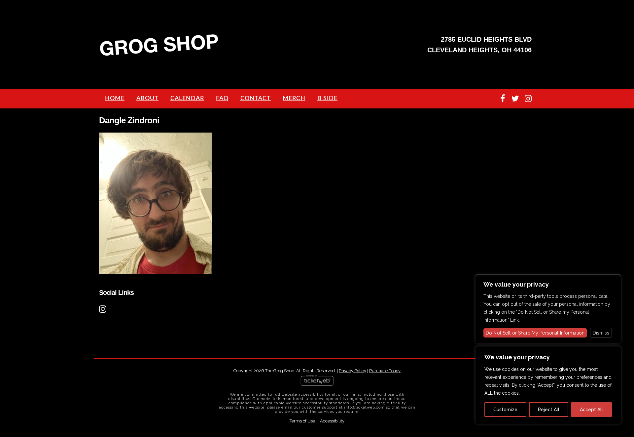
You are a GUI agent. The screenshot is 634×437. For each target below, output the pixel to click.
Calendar (187, 98)
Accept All (591, 409)
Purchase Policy (385, 370)
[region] (548, 385)
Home (114, 98)
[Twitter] (515, 98)
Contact (255, 98)
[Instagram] (528, 98)
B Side (327, 98)
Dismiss (601, 333)
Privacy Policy (352, 370)
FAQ (222, 98)
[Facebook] (502, 98)
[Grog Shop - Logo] (159, 55)
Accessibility (332, 420)
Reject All (548, 409)
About (147, 98)
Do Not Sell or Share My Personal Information (535, 333)
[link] (103, 308)
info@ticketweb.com (364, 407)
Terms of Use (302, 420)
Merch (294, 98)
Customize (505, 409)
